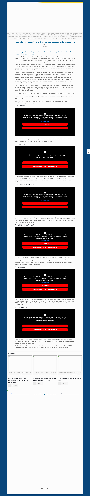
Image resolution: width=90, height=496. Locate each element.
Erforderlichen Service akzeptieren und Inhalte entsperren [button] (45, 127)
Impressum (46, 394)
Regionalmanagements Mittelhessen (40, 491)
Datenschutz (53, 394)
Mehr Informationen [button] (45, 121)
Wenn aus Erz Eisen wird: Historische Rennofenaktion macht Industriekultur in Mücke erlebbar (18, 380)
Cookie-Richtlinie (38, 394)
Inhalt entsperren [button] (45, 124)
